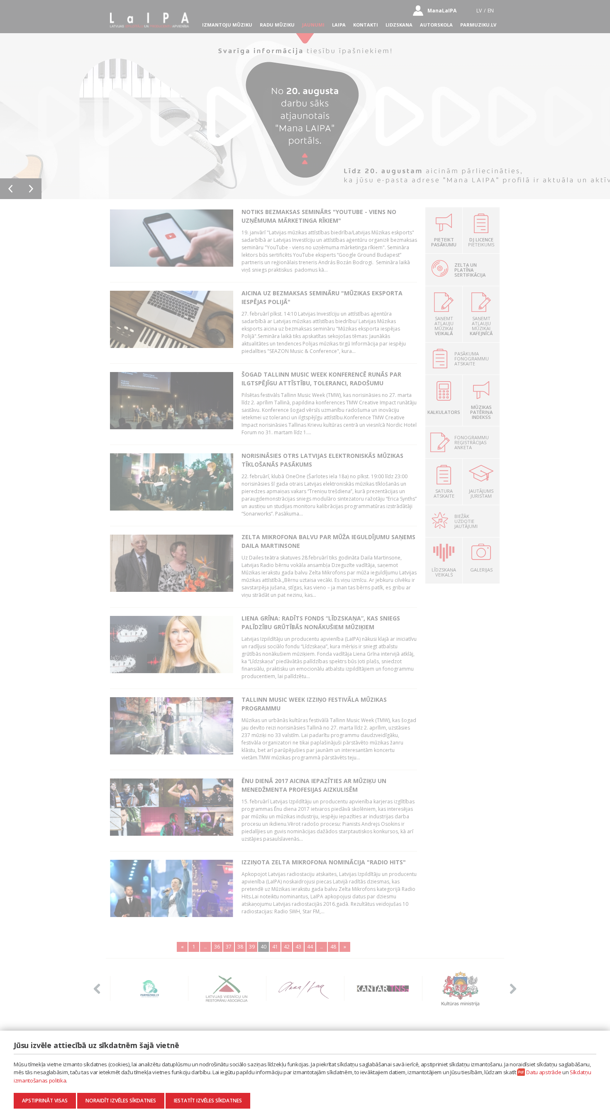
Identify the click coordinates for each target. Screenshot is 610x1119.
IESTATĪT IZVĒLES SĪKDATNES (208, 1100)
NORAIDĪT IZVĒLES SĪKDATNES (120, 1100)
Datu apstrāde (543, 1072)
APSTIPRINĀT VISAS (45, 1100)
